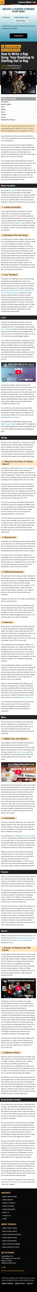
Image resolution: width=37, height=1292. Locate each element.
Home (4, 1219)
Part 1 (10, 1182)
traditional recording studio (25, 938)
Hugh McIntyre (13, 65)
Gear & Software (8, 1206)
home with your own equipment (19, 940)
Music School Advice (10, 1231)
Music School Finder (10, 1228)
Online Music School (10, 1238)
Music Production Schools (12, 1234)
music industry (22, 752)
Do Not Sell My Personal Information (13, 1271)
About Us (6, 1212)
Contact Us (7, 1216)
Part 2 (17, 1182)
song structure (14, 417)
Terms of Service (7, 1283)
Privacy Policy (20, 1283)
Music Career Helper (8, 424)
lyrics (31, 724)
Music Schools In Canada (11, 1244)
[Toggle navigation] (2, 2)
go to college (5, 329)
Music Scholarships (10, 1241)
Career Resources (9, 1209)
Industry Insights (13, 46)
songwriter (13, 190)
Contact (30, 1283)
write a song (26, 468)
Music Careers (8, 1200)
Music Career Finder (10, 1196)
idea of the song (27, 697)
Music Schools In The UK (11, 1247)
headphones (17, 223)
